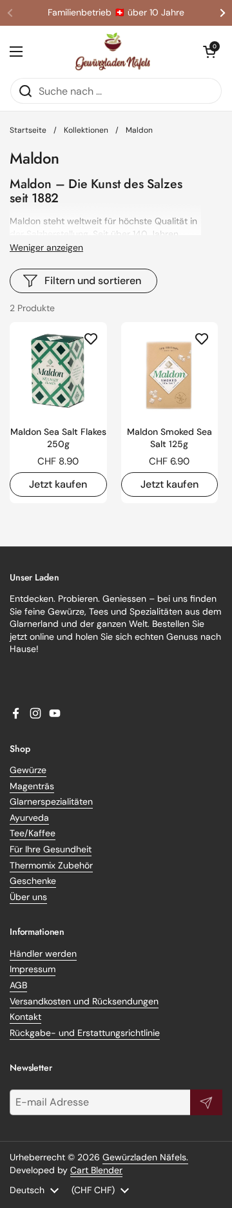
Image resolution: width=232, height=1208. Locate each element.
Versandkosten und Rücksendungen (84, 1001)
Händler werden (43, 953)
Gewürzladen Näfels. (145, 1157)
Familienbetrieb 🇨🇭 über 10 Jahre (116, 12)
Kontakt (25, 1016)
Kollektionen (86, 130)
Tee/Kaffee (32, 833)
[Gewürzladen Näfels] (113, 51)
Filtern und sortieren (92, 280)
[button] (209, 51)
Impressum (32, 969)
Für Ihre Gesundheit (51, 849)
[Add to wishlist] (91, 338)
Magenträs (32, 786)
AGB (18, 985)
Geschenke (33, 881)
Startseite (28, 130)
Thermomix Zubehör (51, 865)
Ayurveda (29, 817)
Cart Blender (96, 1170)
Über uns (28, 897)
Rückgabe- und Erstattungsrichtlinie (85, 1033)
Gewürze (28, 770)
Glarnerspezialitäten (51, 801)
